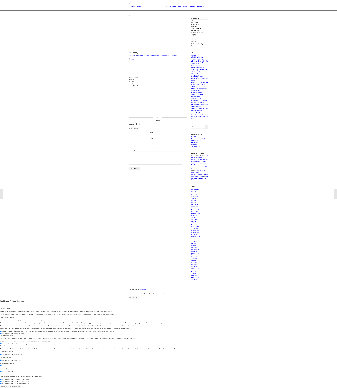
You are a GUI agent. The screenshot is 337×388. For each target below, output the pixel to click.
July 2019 (193, 240)
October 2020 (194, 212)
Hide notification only (15, 386)
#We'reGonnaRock (204, 104)
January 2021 (194, 206)
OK (130, 297)
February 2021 (195, 204)
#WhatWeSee (196, 106)
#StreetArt (199, 96)
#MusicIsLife (195, 90)
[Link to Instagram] (207, 1)
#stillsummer (193, 96)
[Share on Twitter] (130, 90)
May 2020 (193, 221)
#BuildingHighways (197, 57)
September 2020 (195, 213)
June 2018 (194, 258)
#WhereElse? (195, 110)
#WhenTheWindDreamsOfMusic (202, 108)
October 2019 (194, 234)
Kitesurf (143, 55)
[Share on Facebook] (130, 88)
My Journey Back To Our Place (199, 139)
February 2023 (195, 189)
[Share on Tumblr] (130, 100)
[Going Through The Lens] (1, 194)
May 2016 (193, 272)
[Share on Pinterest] (130, 95)
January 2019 (194, 251)
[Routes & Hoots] (335, 194)
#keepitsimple (203, 74)
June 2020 (194, 219)
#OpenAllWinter (197, 94)
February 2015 (195, 277)
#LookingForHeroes (199, 82)
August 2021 (194, 196)
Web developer (143, 289)
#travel (193, 104)
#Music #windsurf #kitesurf (201, 88)
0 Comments (132, 55)
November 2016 (195, 268)
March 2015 (194, 275)
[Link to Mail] (204, 1)
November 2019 (195, 232)
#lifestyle (193, 80)
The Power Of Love (196, 146)
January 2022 (194, 193)
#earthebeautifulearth (195, 65)
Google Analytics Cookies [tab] (6, 335)
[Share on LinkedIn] (130, 98)
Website (152, 144)
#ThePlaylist (193, 102)
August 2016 (194, 270)
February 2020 (195, 227)
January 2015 (194, 279)
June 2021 (194, 198)
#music (193, 88)
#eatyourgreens (195, 67)
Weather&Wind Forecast (160, 55)
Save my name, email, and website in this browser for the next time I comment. (149, 150)
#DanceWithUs (196, 63)
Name (151, 132)
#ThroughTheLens (202, 102)
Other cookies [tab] (3, 374)
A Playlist (201, 114)
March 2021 (194, 202)
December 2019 (195, 230)
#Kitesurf (195, 75)
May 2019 (193, 243)
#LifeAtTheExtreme (199, 78)
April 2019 (193, 245)
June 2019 (194, 242)
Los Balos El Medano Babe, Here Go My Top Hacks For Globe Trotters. (199, 161)
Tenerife (147, 55)
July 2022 (193, 191)
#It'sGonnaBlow (196, 72)
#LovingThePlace (198, 86)
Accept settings (4, 386)
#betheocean (194, 55)
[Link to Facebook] (202, 1)
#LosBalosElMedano (197, 84)
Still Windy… (134, 52)
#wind (200, 110)
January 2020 (194, 228)
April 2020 (193, 223)
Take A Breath (195, 137)
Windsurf (168, 55)
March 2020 (194, 225)
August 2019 (194, 238)
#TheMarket (204, 100)
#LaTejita (201, 76)
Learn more (135, 297)
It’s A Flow (194, 144)
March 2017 (194, 262)
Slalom (192, 118)
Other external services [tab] (6, 346)
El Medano (139, 55)
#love (204, 84)
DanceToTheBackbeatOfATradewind (201, 116)
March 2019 (194, 247)
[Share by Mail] (130, 103)
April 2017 (193, 260)
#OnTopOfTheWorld (196, 92)
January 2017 (194, 266)
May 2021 (193, 200)
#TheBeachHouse (196, 100)
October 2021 (194, 195)
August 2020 (194, 215)
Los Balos (174, 55)
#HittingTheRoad (199, 69)
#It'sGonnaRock (195, 74)
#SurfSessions (196, 98)
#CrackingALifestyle (202, 61)
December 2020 (195, 208)
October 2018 (194, 257)
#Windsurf (196, 112)
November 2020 (195, 210)
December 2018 (195, 253)
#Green (202, 67)
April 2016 (193, 274)
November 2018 (195, 255)
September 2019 (195, 236)
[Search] (206, 6)
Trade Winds (152, 55)
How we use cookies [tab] (5, 308)
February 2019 (195, 249)
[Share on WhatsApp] (130, 93)
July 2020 (193, 217)
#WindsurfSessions (195, 114)
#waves (197, 104)
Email (151, 138)
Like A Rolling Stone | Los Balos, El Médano (199, 178)
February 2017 (195, 264)
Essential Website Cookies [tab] (7, 317)
